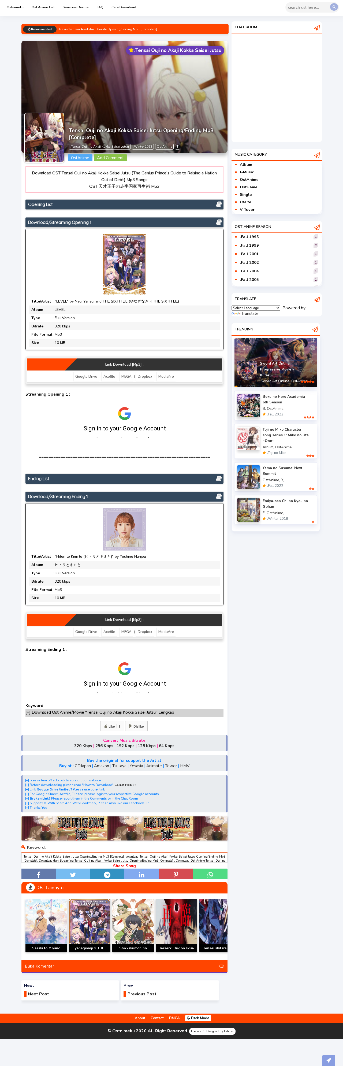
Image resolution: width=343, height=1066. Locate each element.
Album (246, 164)
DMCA (174, 1018)
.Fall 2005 (249, 279)
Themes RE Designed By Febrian (212, 1031)
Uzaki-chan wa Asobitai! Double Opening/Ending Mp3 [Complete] (107, 30)
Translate (250, 313)
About (140, 1018)
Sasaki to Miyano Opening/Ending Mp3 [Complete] (46, 952)
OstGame (249, 187)
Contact (157, 1018)
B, (264, 408)
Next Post (38, 994)
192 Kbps (126, 745)
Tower (171, 766)
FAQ (100, 7)
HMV (184, 766)
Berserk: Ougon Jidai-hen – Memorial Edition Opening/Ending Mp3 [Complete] (176, 952)
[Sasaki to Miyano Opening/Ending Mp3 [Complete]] (46, 925)
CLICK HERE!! (125, 784)
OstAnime (249, 179)
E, (264, 512)
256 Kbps (104, 745)
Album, (268, 447)
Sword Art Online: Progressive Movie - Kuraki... (277, 369)
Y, (282, 480)
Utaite (245, 202)
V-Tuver (247, 209)
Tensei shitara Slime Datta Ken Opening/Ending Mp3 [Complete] (220, 952)
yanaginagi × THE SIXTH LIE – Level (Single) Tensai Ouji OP (89, 952)
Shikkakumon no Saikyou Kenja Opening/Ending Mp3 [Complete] (133, 952)
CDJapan (83, 766)
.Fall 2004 (249, 271)
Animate (154, 766)
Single (246, 194)
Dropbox (145, 376)
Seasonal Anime (76, 7)
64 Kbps (166, 745)
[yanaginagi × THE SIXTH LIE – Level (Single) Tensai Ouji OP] (89, 925)
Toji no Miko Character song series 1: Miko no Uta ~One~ (286, 435)
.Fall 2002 (249, 262)
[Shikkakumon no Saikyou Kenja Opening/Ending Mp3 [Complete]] (133, 925)
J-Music (247, 172)
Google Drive (86, 376)
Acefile (109, 376)
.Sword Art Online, (275, 381)
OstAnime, (300, 381)
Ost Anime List (43, 7)
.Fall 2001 (249, 254)
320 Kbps (83, 745)
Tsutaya (119, 766)
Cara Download (123, 7)
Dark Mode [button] (199, 1018)
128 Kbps (147, 745)
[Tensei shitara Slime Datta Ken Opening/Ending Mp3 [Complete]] (220, 925)
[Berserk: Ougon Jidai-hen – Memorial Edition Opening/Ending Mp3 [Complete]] (176, 925)
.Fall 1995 (249, 236)
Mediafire (166, 376)
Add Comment (110, 158)
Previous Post (142, 994)
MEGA (126, 376)
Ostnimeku (15, 7)
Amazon (101, 766)
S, (311, 381)
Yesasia (136, 766)
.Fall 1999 (249, 245)
